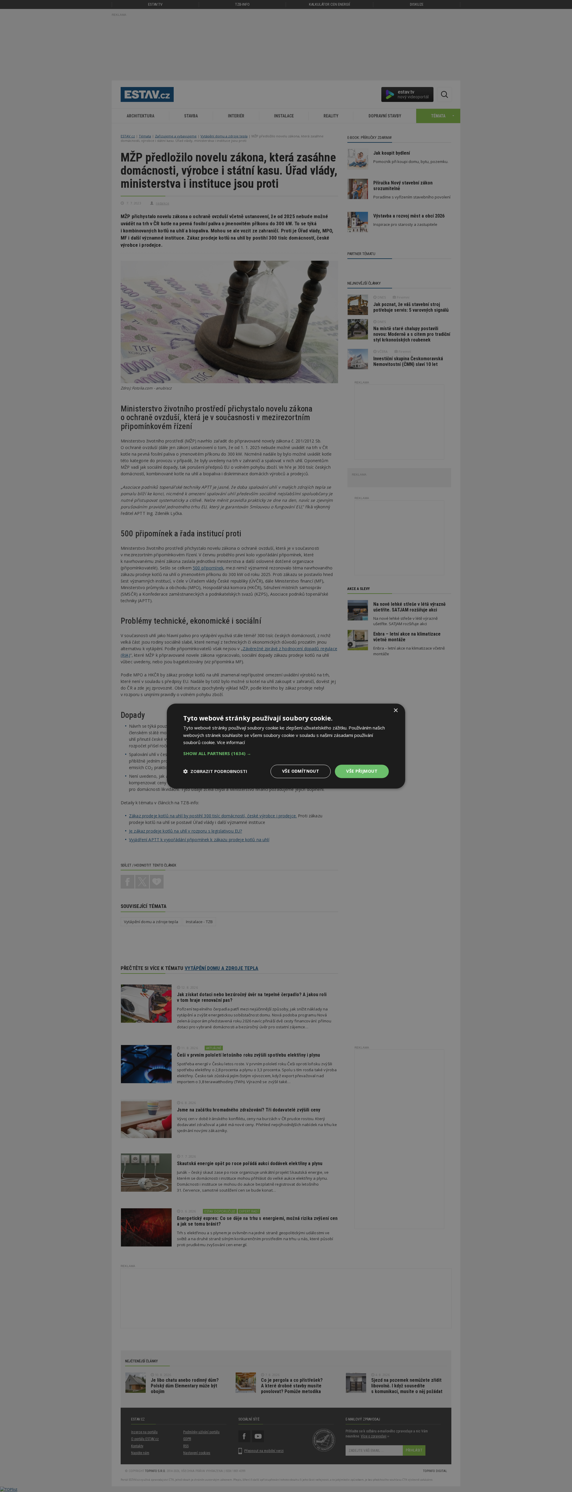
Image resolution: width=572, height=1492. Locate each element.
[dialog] (286, 746)
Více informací (231, 743)
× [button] (395, 710)
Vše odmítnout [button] (300, 771)
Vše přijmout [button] (361, 771)
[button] (286, 753)
